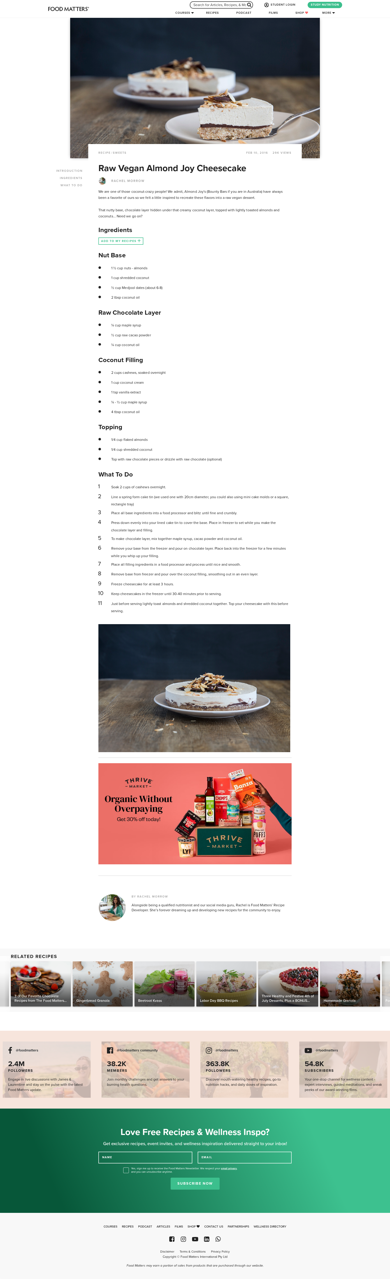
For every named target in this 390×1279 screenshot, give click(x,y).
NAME (107, 1157)
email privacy (229, 1168)
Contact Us (213, 1226)
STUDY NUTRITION (325, 5)
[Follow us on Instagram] (183, 1239)
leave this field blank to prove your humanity (18, 1114)
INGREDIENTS (71, 178)
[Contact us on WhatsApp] (218, 1239)
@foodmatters (27, 1050)
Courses (182, 13)
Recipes (212, 13)
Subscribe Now (195, 1183)
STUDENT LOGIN (282, 5)
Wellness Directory (270, 1226)
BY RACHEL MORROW (150, 896)
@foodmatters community (137, 1050)
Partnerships (238, 1226)
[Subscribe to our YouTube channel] (195, 1239)
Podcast (243, 13)
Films (273, 13)
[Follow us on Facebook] (172, 1239)
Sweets (120, 153)
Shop (300, 13)
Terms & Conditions (193, 1251)
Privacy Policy (220, 1251)
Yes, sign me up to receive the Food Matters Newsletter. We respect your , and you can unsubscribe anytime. (184, 1170)
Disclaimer (167, 1251)
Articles (163, 1226)
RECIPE (104, 153)
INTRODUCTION (69, 171)
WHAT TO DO (71, 185)
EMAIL (207, 1157)
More (326, 13)
